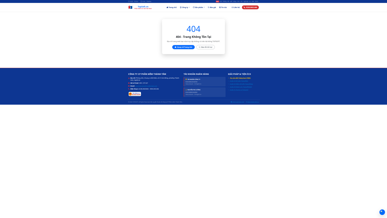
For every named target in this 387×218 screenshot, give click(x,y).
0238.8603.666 (251, 7)
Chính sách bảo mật (238, 102)
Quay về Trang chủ (184, 47)
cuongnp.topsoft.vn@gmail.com (146, 86)
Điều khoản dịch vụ (253, 102)
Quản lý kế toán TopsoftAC (239, 81)
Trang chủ (173, 7)
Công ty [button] (185, 7)
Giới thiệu (134, 1)
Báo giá (213, 7)
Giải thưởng (146, 1)
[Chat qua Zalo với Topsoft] (382, 212)
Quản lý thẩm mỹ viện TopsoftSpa (241, 84)
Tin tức (224, 7)
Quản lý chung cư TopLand (239, 90)
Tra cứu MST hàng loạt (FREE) (240, 78)
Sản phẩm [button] (199, 7)
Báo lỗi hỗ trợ (206, 47)
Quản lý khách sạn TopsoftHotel (241, 87)
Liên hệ (237, 7)
